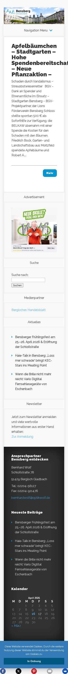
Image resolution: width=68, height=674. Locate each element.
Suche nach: (20, 275)
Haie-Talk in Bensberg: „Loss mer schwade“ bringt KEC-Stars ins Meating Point (34, 360)
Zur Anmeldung (22, 436)
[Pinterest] (34, 671)
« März (16, 626)
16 (33, 613)
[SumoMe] (65, 671)
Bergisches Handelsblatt (29, 310)
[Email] (50, 671)
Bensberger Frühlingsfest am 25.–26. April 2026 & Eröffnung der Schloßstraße (36, 342)
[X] (18, 671)
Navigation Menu (36, 30)
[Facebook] (3, 671)
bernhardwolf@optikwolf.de (30, 498)
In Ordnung (34, 661)
